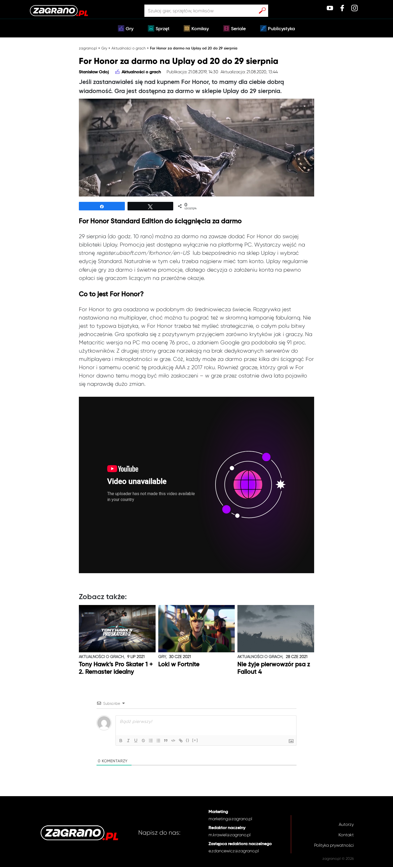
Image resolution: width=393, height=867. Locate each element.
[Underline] (136, 740)
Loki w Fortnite (178, 664)
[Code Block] (173, 740)
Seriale (238, 28)
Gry (129, 28)
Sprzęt (162, 28)
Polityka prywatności (334, 845)
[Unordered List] (158, 740)
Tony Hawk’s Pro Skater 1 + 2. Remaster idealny (116, 668)
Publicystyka (281, 28)
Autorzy (346, 824)
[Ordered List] (151, 740)
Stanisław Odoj (94, 72)
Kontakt (346, 834)
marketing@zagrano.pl (230, 818)
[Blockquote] (165, 740)
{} (188, 740)
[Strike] (143, 740)
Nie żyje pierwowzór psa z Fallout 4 (273, 668)
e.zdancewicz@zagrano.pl (234, 850)
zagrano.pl (88, 48)
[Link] (180, 740)
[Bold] (121, 740)
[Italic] (128, 740)
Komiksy (200, 28)
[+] (195, 740)
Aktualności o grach (128, 48)
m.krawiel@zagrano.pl (230, 834)
